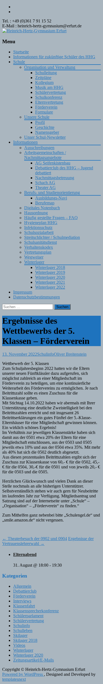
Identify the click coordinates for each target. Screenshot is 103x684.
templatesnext (14, 679)
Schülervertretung (50, 92)
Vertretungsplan (37, 252)
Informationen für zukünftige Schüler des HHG (54, 56)
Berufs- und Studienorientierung (52, 192)
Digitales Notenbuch (42, 207)
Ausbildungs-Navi (51, 198)
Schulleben (22, 630)
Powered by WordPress (23, 674)
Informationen (25, 142)
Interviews (22, 601)
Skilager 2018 (25, 640)
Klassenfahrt (24, 606)
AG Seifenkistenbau (52, 163)
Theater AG (45, 187)
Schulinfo (45, 354)
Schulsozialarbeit (39, 232)
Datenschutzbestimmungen (36, 297)
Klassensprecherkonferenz (36, 610)
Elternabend (25, 554)
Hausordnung (36, 212)
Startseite (21, 52)
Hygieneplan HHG (40, 222)
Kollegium (44, 82)
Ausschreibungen (39, 147)
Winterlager (34, 262)
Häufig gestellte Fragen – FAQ (51, 217)
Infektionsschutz (38, 227)
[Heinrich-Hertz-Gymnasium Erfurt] (34, 30)
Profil (40, 122)
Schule (19, 61)
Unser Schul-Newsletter (45, 137)
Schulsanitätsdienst (40, 242)
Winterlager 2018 (50, 267)
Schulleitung (46, 72)
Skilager (20, 635)
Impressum (22, 292)
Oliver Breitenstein (70, 354)
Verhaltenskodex (38, 247)
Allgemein (22, 586)
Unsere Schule (36, 117)
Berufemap (44, 203)
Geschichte (44, 127)
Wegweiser (33, 257)
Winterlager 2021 (50, 282)
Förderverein (46, 107)
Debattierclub (25, 591)
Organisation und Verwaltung (49, 67)
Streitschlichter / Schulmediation (52, 237)
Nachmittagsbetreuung (54, 177)
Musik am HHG (49, 87)
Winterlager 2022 (50, 287)
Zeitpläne (43, 77)
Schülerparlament (28, 615)
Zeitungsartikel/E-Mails (33, 660)
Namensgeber (47, 132)
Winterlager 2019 (50, 272)
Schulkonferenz (48, 97)
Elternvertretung (49, 102)
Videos (19, 645)
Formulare (44, 112)
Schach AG (45, 182)
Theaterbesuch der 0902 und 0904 (34, 538)
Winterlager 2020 (50, 277)
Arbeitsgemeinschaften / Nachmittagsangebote (45, 155)
